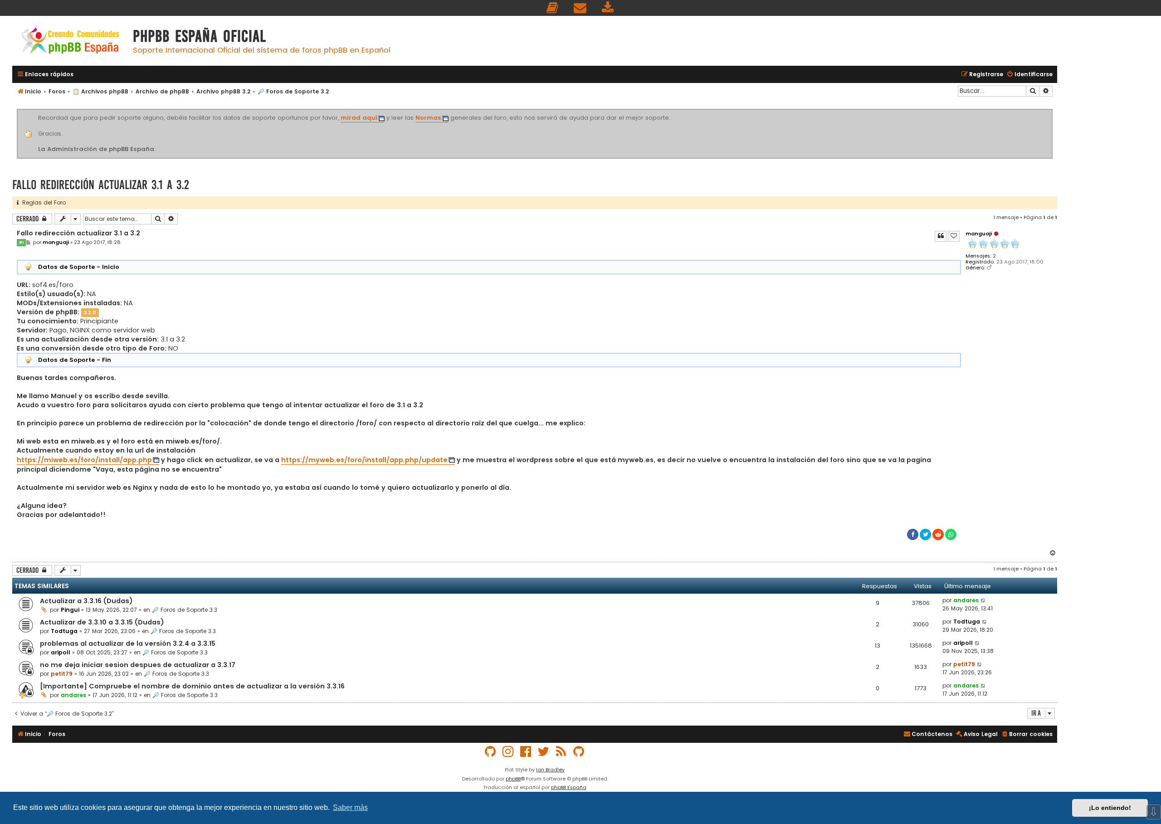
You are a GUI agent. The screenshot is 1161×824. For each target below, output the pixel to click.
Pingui (70, 610)
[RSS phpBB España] (561, 751)
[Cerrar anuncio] (1051, 110)
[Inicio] (70, 41)
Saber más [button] (350, 807)
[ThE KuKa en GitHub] (579, 751)
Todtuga (64, 631)
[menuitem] (552, 8)
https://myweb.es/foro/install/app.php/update (364, 459)
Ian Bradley (550, 769)
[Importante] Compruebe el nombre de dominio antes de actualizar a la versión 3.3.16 (192, 686)
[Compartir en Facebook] (912, 534)
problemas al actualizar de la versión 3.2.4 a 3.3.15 (127, 643)
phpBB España (568, 787)
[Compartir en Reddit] (938, 534)
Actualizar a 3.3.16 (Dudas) (86, 600)
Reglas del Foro (42, 202)
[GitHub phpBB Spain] (491, 751)
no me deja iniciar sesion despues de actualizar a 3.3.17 (137, 664)
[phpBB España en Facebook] (526, 751)
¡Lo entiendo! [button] (1110, 807)
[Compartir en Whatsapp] (950, 534)
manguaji (979, 233)
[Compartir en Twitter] (925, 534)
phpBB (513, 778)
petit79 (62, 674)
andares (966, 600)
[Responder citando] (940, 236)
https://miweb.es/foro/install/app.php (84, 459)
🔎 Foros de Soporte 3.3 (184, 610)
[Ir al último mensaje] (983, 600)
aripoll (60, 652)
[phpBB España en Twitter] (544, 751)
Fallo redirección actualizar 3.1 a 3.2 (100, 185)
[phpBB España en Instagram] (508, 751)
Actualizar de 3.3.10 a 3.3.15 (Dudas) (102, 622)
